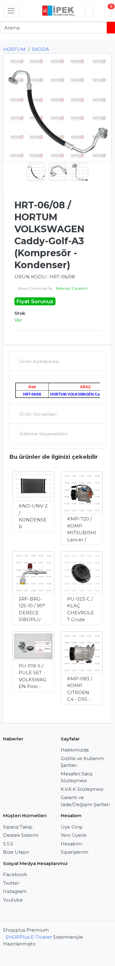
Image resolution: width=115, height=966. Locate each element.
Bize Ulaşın (16, 852)
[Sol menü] (11, 11)
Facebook (15, 874)
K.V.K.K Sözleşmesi (82, 789)
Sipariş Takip (18, 827)
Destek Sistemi (20, 835)
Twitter (11, 883)
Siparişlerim (74, 852)
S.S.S (8, 844)
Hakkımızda (75, 750)
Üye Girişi (71, 827)
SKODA (40, 49)
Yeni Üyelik (73, 835)
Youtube (13, 900)
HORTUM (14, 49)
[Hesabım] (89, 11)
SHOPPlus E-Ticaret (29, 937)
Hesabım (71, 844)
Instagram (15, 891)
